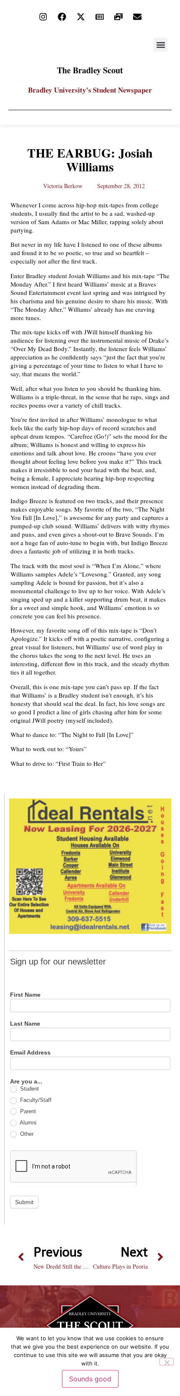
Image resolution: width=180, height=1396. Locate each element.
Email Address (30, 1053)
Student (28, 1089)
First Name (25, 995)
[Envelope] (137, 16)
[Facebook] (62, 16)
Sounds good (90, 1379)
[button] (160, 45)
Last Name (25, 1024)
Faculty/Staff (34, 1100)
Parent (27, 1111)
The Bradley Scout (90, 70)
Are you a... (26, 1081)
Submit (24, 1202)
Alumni (27, 1122)
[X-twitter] (80, 16)
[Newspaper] (99, 16)
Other (25, 1134)
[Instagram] (43, 16)
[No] (166, 1361)
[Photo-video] (118, 16)
